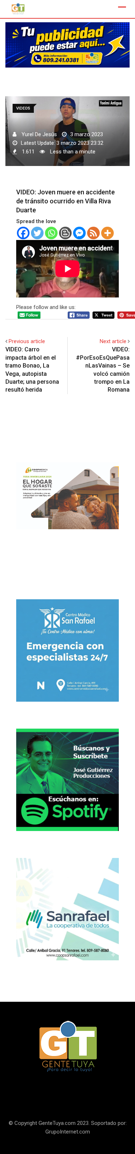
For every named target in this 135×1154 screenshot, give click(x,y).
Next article (113, 341)
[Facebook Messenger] (79, 233)
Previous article (27, 341)
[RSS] (93, 233)
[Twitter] (37, 233)
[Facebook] (23, 233)
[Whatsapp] (51, 233)
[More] (107, 233)
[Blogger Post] (65, 233)
